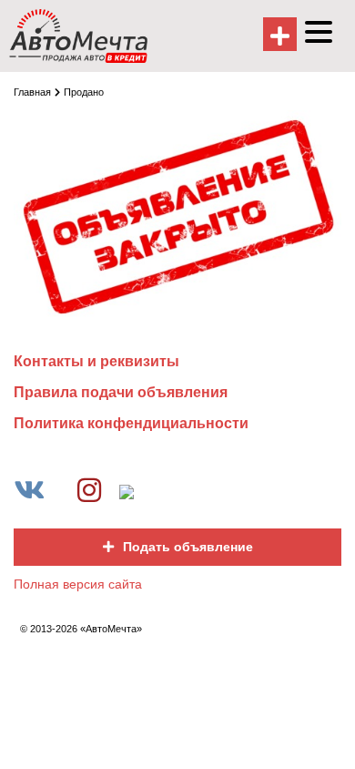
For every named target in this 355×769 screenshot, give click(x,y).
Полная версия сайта (78, 584)
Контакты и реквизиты (96, 361)
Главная (32, 92)
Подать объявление (188, 546)
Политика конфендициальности (131, 423)
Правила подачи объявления (121, 392)
